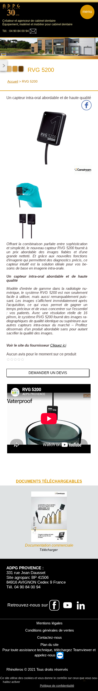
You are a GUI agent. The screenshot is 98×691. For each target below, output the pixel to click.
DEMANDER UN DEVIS (48, 373)
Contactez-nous (49, 637)
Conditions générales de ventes (49, 630)
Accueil (12, 81)
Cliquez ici (58, 345)
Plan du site (49, 645)
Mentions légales (49, 623)
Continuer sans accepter (59, 682)
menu (87, 12)
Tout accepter (31, 682)
